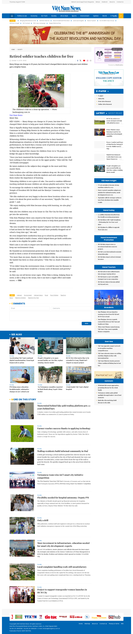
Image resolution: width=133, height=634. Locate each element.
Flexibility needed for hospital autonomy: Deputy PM (63, 497)
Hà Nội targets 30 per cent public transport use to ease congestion (108, 278)
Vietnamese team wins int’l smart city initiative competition (60, 476)
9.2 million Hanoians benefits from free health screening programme (109, 216)
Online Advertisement (105, 104)
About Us (112, 2)
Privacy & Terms (114, 624)
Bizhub (98, 2)
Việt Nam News (66, 8)
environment (28, 295)
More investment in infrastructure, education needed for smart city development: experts (63, 544)
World (104, 16)
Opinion (96, 16)
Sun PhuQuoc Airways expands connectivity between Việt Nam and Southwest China (109, 321)
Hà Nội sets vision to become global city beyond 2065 (109, 283)
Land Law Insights (78, 20)
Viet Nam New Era (44, 20)
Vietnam (19, 295)
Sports (74, 16)
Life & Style (64, 16)
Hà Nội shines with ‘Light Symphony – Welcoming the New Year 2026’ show (109, 222)
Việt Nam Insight (14, 23)
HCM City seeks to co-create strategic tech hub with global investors (114, 121)
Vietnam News (38, 295)
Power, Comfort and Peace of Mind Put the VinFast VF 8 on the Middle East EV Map (114, 145)
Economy (34, 16)
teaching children (20, 298)
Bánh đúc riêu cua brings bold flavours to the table (107, 401)
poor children (54, 295)
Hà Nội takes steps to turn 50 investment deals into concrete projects (107, 246)
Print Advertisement (104, 101)
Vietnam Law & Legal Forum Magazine (82, 2)
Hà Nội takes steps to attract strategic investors (109, 258)
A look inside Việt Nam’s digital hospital (77, 388)
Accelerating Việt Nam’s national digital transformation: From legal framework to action (22, 360)
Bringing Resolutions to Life (28, 20)
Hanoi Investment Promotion (61, 20)
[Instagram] (87, 60)
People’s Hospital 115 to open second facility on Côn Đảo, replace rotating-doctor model (50, 360)
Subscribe (101, 98)
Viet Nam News (16, 115)
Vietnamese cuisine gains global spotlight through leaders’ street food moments (109, 395)
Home (13, 49)
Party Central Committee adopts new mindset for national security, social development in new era (109, 192)
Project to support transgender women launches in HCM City (62, 591)
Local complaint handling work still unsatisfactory (62, 566)
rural (46, 295)
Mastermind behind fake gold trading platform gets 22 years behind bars (63, 407)
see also (16, 334)
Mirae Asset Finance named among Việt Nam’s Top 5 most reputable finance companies (109, 329)
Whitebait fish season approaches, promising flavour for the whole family (108, 387)
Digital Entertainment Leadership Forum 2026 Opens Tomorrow (113, 157)
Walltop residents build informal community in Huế (62, 451)
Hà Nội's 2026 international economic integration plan (109, 253)
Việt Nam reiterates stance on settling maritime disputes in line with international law (109, 355)
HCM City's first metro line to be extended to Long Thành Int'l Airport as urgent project (77, 360)
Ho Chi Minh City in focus (107, 20)
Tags (12, 295)
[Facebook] (77, 60)
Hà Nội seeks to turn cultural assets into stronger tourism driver (108, 273)
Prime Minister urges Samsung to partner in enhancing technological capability (114, 133)
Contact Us (120, 2)
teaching (63, 295)
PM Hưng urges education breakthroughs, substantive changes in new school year (19, 389)
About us (95, 624)
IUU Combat (26, 23)
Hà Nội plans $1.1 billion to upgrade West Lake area (108, 228)
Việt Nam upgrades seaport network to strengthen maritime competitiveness (109, 348)
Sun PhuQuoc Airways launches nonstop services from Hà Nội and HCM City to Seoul (108, 314)
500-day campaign (39, 23)
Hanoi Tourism (91, 20)
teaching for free (33, 298)
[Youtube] (84, 60)
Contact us (103, 624)
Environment (84, 16)
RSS (122, 624)
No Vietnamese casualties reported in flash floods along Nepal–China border (50, 389)
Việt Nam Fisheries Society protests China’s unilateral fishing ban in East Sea (109, 363)
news (11, 298)
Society (53, 16)
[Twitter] (80, 60)
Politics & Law (22, 16)
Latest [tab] (100, 113)
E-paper (101, 91)
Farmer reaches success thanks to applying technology (63, 428)
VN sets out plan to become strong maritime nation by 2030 (108, 186)
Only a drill (42, 520)
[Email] (90, 60)
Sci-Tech (44, 16)
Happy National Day (55, 23)
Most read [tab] (115, 113)
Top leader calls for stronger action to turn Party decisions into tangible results (109, 200)
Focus (13, 20)
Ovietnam (105, 2)
